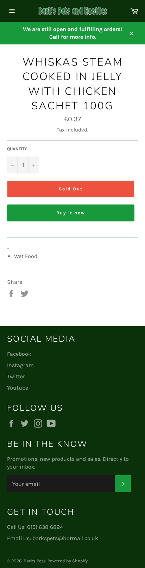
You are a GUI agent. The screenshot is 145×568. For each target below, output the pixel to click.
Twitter (16, 376)
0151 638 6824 (45, 527)
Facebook (19, 353)
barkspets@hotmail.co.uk (65, 538)
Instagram (20, 365)
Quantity (17, 148)
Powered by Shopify (68, 560)
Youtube (17, 387)
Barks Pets (35, 560)
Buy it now (71, 212)
